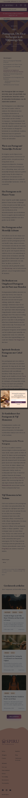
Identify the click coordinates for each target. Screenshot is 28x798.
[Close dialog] (26, 391)
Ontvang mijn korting (18, 402)
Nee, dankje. (18, 404)
